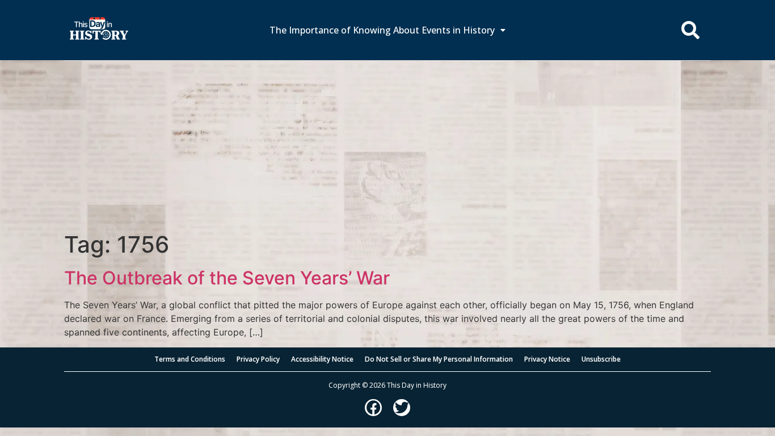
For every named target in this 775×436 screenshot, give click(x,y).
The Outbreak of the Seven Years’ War (227, 278)
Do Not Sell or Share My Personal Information (439, 359)
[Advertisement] (387, 145)
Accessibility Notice (322, 359)
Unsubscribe (601, 359)
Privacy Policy (258, 359)
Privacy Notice (547, 359)
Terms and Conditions (189, 359)
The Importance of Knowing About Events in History (382, 30)
